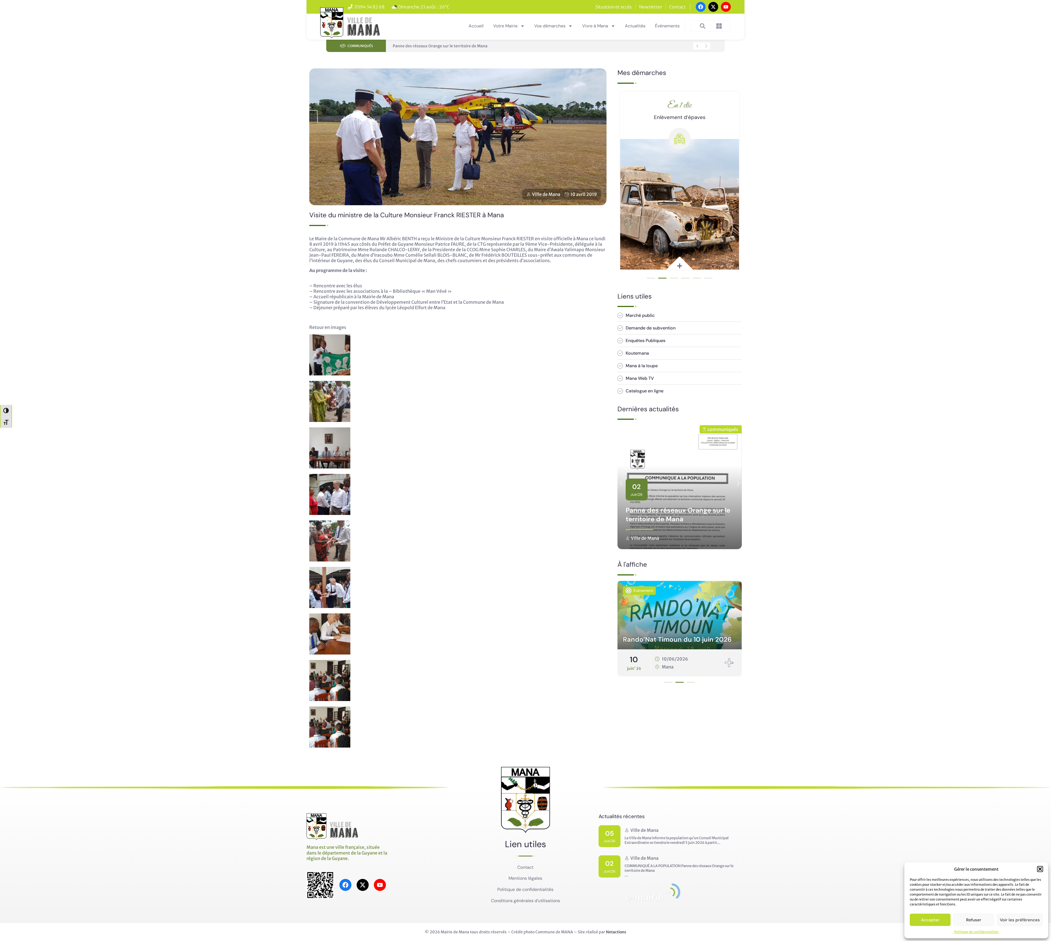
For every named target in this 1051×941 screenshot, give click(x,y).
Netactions (616, 932)
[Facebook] (701, 7)
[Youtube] (726, 7)
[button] (1040, 869)
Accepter (930, 920)
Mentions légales (525, 878)
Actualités (635, 26)
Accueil (476, 26)
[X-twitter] (713, 7)
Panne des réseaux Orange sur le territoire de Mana (440, 46)
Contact (525, 867)
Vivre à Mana (595, 26)
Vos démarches (549, 26)
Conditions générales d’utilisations (525, 901)
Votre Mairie (505, 26)
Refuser (973, 920)
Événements (667, 26)
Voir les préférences (1020, 920)
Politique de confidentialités (976, 932)
